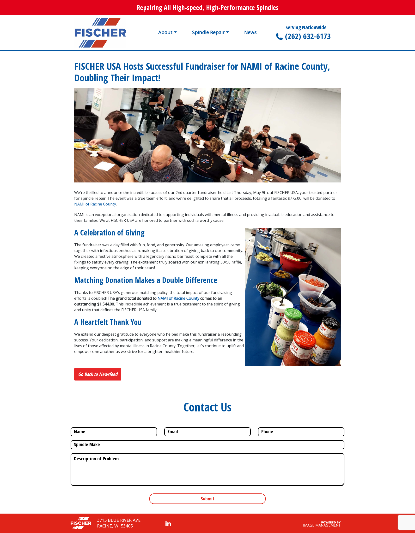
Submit (207, 498)
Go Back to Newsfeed (97, 374)
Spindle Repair (208, 32)
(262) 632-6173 (308, 36)
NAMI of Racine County (95, 204)
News (250, 32)
